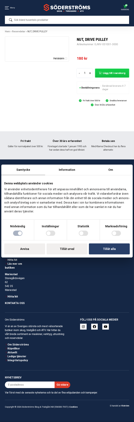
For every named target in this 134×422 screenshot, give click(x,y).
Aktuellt (12, 352)
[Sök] (11, 20)
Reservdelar (18, 31)
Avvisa (24, 249)
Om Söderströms (18, 344)
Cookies (73, 407)
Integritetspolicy (18, 360)
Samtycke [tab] (23, 169)
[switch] (50, 233)
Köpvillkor (14, 348)
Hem (7, 31)
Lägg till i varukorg (114, 73)
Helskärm (58, 58)
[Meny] (7, 7)
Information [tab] (67, 169)
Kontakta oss (15, 303)
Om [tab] (110, 169)
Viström (125, 405)
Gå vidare (62, 384)
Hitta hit (12, 259)
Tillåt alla (109, 249)
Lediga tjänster (17, 356)
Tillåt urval (67, 249)
